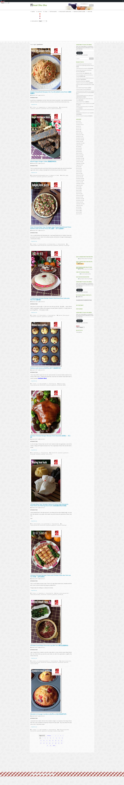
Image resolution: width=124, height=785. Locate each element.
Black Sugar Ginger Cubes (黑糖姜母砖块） (43, 161)
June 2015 (78, 168)
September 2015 (79, 163)
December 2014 (79, 178)
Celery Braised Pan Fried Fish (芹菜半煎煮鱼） (85, 68)
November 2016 (79, 139)
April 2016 (78, 151)
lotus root (49, 108)
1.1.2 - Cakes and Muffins (42, 383)
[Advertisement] (62, 32)
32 (50, 745)
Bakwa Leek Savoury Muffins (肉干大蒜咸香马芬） (46, 368)
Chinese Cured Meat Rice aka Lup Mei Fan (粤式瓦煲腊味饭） (49, 645)
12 (56, 738)
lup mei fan (66, 662)
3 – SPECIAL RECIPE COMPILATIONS (64, 11)
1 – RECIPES (32, 11)
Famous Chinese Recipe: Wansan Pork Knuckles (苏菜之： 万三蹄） (50, 436)
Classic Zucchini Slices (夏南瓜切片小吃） (84, 73)
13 (59, 738)
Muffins (64, 385)
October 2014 (78, 181)
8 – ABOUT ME (89, 11)
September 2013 (79, 203)
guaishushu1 (38, 108)
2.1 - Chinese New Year (60, 244)
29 (58, 743)
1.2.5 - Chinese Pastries (41, 315)
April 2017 (78, 131)
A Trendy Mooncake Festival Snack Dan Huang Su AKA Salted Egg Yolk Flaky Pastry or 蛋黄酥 (85, 65)
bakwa (35, 245)
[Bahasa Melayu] (43, 18)
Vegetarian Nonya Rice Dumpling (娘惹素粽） (85, 82)
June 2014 (78, 188)
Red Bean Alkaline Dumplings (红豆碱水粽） (84, 115)
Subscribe (80, 53)
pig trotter (43, 454)
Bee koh (60, 315)
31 (47, 745)
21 (58, 740)
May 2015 (78, 170)
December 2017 (79, 124)
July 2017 (78, 126)
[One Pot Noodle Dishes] (85, 273)
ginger (67, 175)
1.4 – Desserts (39, 11)
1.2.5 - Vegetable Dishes (41, 107)
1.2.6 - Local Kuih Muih (45, 523)
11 (53, 738)
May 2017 (78, 129)
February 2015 (79, 175)
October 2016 (78, 141)
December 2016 (79, 138)
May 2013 (78, 210)
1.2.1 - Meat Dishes (35, 452)
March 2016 (78, 153)
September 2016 (79, 143)
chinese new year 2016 (41, 245)
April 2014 (78, 192)
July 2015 (78, 166)
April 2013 (78, 212)
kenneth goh (43, 108)
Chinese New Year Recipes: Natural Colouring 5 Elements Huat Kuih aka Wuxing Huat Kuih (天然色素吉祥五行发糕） (49, 504)
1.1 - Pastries (33, 244)
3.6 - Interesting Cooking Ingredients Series (39, 175)
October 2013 (78, 202)
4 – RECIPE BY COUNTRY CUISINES (79, 11)
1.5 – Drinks (45, 11)
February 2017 (79, 134)
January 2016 (78, 156)
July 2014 (78, 186)
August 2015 (78, 165)
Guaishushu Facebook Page (84, 300)
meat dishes (38, 454)
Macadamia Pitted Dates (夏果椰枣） (83, 81)
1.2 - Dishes (33, 107)
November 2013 (79, 200)
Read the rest (34, 104)
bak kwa (32, 245)
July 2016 (78, 146)
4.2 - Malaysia (51, 175)
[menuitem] (123, 1)
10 (50, 738)
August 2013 (78, 205)
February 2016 (79, 154)
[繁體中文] (43, 16)
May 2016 (78, 149)
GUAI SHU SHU (64, 107)
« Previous (49, 735)
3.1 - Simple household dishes (52, 107)
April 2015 (78, 171)
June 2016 (78, 148)
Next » (54, 745)
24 (43, 743)
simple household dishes (56, 108)
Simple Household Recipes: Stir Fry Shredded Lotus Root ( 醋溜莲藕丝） (50, 92)
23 (40, 743)
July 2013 (78, 207)
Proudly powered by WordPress (36, 774)
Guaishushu (32, 108)
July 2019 (78, 121)
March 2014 (78, 193)
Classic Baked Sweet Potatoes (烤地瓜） (84, 87)
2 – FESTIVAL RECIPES (53, 11)
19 (52, 740)
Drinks (64, 175)
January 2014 (78, 197)
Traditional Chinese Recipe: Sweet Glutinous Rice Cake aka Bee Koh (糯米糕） (50, 299)
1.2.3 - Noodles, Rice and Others (42, 661)
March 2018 (78, 122)
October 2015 (78, 161)
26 (49, 743)
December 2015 (79, 158)
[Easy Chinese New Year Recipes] (85, 258)
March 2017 (78, 133)
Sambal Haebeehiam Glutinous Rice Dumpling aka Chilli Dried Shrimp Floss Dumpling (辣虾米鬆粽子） (85, 92)
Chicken (57, 593)
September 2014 (79, 183)
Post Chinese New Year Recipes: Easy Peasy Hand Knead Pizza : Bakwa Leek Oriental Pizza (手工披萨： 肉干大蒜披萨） (51, 227)
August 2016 (78, 144)
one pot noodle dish (34, 663)
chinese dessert (66, 315)
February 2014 (79, 195)
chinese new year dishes (35, 594)
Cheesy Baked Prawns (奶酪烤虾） (83, 101)
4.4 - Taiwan (57, 175)
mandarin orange (56, 731)
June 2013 (78, 208)
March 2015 (78, 173)
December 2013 (79, 198)
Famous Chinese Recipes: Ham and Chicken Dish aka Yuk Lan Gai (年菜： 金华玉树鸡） (50, 576)
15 (40, 740)
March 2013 (78, 213)
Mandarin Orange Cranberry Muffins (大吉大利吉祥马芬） (48, 714)
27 (52, 743)
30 (61, 743)
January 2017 (78, 136)
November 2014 (79, 180)
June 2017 (78, 128)
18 (49, 740)
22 (61, 740)
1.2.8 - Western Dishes (51, 244)
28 (55, 743)
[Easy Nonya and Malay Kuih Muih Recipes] (85, 269)
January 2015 (78, 176)
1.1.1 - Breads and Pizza (41, 244)
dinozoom (53, 774)
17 (46, 740)
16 (43, 740)
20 (55, 740)
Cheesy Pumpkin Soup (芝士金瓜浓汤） (83, 89)
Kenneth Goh (42, 95)
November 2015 (79, 160)
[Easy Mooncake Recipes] (85, 278)
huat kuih (59, 525)
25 (46, 743)
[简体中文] (43, 14)
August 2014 (78, 185)
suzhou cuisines (49, 454)
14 (62, 738)
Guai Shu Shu (40, 5)
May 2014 (78, 190)
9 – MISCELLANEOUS (34, 21)
